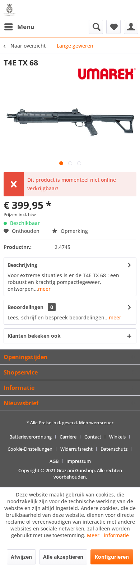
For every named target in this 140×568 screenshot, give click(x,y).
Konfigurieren (112, 556)
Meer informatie (108, 535)
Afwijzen (21, 556)
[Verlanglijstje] (113, 27)
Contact (92, 437)
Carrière (68, 437)
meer (44, 288)
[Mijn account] (131, 27)
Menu (25, 27)
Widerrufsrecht (76, 449)
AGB (54, 461)
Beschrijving (22, 264)
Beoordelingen (25, 307)
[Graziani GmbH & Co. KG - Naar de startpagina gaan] (11, 10)
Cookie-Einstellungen (30, 449)
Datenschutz (114, 449)
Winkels (117, 437)
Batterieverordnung (30, 437)
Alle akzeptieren (63, 556)
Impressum (78, 461)
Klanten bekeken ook (34, 335)
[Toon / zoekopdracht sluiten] (96, 27)
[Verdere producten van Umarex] (107, 74)
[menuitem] (19, 27)
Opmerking (73, 230)
